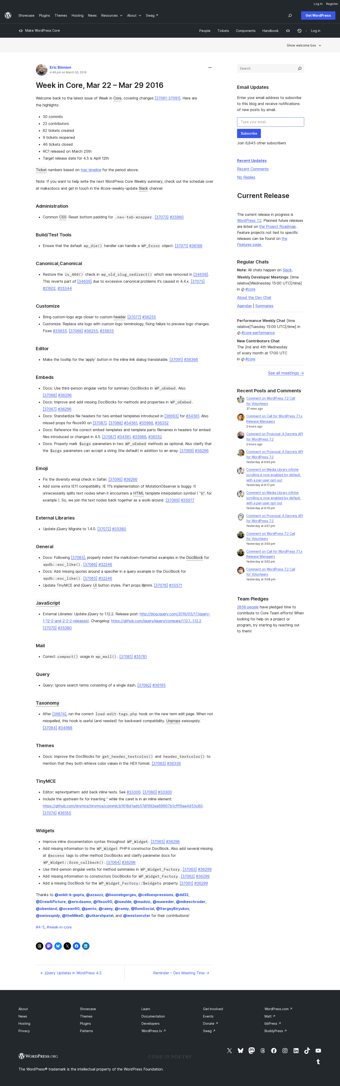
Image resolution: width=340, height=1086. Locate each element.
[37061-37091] (167, 98)
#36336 (174, 763)
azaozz (94, 894)
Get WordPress (318, 15)
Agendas (244, 305)
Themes (86, 1016)
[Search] (299, 68)
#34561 (192, 416)
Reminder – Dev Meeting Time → (181, 973)
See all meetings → (286, 373)
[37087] (100, 423)
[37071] (181, 245)
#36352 (162, 423)
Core (117, 98)
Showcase (88, 1009)
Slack (143, 188)
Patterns (86, 1031)
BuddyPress (276, 1031)
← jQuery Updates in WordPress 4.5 (71, 973)
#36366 (191, 359)
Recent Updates (252, 160)
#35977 (187, 500)
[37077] (134, 317)
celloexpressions (155, 894)
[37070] (50, 627)
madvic (142, 901)
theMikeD (72, 915)
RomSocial (142, 908)
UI (95, 585)
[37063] (190, 869)
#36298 (173, 841)
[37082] (144, 685)
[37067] (50, 409)
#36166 (195, 245)
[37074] (50, 813)
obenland (46, 908)
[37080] (150, 792)
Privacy (24, 1031)
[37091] (176, 359)
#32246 (105, 564)
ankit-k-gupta (69, 894)
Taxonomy (47, 703)
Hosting (24, 1023)
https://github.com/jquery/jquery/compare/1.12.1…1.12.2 (156, 621)
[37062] (188, 876)
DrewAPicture (51, 901)
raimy (106, 908)
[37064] (113, 862)
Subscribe (249, 133)
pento (89, 908)
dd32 (182, 894)
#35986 (146, 423)
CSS (62, 217)
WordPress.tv (154, 1031)
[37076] (161, 585)
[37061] (186, 883)
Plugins (85, 1023)
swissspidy (48, 915)
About (23, 1009)
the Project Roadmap (277, 226)
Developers (151, 1023)
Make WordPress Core (42, 30)
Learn (146, 1009)
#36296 (65, 395)
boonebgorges (120, 894)
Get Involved (213, 1009)
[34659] (200, 274)
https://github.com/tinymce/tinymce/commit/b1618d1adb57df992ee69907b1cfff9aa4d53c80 (123, 806)
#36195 (159, 685)
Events (208, 1016)
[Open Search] (290, 15)
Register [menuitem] (332, 4)
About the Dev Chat (254, 297)
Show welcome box (301, 45)
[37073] (162, 217)
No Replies (246, 177)
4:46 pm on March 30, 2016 (68, 72)
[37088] (116, 423)
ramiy (122, 908)
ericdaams (79, 901)
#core (250, 289)
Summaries (264, 305)
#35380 (119, 528)
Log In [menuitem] (318, 4)
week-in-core (59, 927)
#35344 (65, 288)
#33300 (134, 792)
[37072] (104, 528)
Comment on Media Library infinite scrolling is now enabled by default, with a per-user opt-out (273, 474)
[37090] (115, 479)
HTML (138, 493)
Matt (270, 1016)
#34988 (65, 727)
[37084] (50, 727)
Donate (210, 1023)
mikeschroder (190, 901)
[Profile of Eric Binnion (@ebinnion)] (41, 71)
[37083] (159, 763)
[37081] (126, 656)
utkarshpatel (99, 915)
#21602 (49, 288)
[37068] (50, 395)
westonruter (136, 915)
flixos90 (102, 901)
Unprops (173, 720)
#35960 (177, 217)
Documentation (153, 1016)
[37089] (173, 500)
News (23, 1016)
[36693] (171, 416)
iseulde (122, 901)
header (119, 317)
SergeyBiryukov (172, 908)
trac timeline (91, 169)
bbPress (273, 1023)
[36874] (59, 714)
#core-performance (258, 332)
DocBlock (194, 557)
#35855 (60, 330)
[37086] (90, 564)
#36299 (205, 869)
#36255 (149, 317)
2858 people (248, 607)
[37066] (76, 330)
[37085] (78, 557)
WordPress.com (279, 1009)
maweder (163, 901)
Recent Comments (253, 169)
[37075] (198, 281)
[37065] (158, 841)
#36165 (64, 813)
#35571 (175, 585)
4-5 (40, 927)
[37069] (187, 450)
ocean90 (69, 908)
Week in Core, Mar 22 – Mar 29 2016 (100, 85)
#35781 (140, 656)
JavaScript (48, 603)
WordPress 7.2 (249, 220)
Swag (209, 1031)
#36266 (130, 479)
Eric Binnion (60, 67)
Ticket (41, 169)
